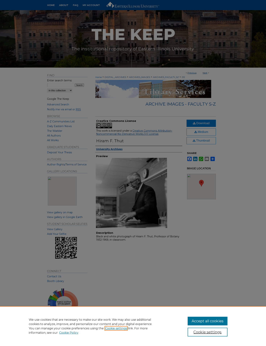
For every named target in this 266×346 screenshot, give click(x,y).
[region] (133, 326)
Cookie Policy (68, 332)
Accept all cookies (207, 321)
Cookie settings (116, 328)
